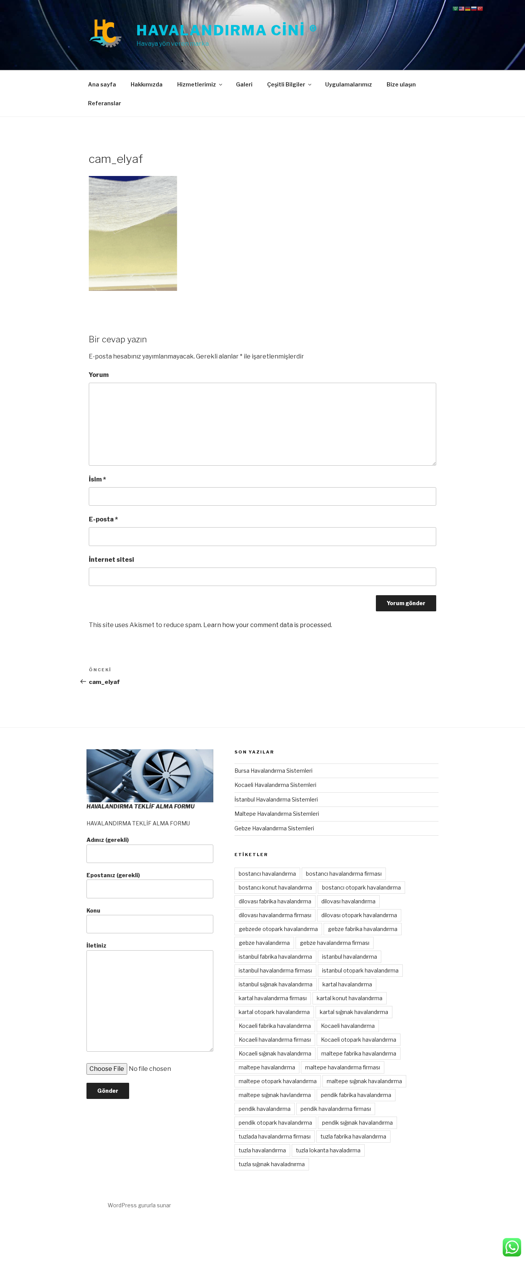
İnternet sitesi (111, 559)
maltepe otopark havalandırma (278, 1081)
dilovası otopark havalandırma (359, 915)
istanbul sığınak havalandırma (275, 984)
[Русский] (474, 8)
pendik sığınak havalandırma (357, 1122)
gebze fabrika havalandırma (362, 929)
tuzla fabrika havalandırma (353, 1136)
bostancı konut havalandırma (275, 887)
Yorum (99, 374)
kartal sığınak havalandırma (354, 1012)
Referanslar (104, 103)
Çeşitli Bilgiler (286, 84)
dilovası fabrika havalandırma (275, 901)
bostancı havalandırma (267, 873)
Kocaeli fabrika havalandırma (275, 1025)
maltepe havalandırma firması (342, 1067)
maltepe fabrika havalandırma (358, 1053)
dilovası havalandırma (348, 901)
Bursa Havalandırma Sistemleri (273, 770)
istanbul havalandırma (349, 956)
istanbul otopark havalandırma (360, 970)
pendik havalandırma (265, 1108)
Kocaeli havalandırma (348, 1025)
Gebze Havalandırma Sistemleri (274, 828)
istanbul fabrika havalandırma (275, 956)
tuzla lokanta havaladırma (328, 1150)
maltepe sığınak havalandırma (364, 1081)
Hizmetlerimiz (196, 84)
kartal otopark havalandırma (274, 1012)
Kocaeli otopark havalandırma (358, 1039)
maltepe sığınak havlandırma (275, 1095)
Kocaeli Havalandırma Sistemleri (275, 785)
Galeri (244, 84)
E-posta (103, 519)
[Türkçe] (480, 8)
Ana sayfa (102, 84)
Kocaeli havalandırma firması (275, 1039)
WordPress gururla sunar (139, 1205)
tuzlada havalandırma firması (275, 1136)
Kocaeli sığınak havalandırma (275, 1053)
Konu (93, 910)
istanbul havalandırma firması (275, 970)
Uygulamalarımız (348, 84)
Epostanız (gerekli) (113, 875)
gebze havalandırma (264, 942)
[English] (462, 8)
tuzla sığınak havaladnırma (272, 1164)
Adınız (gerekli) (107, 839)
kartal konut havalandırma (349, 998)
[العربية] (455, 8)
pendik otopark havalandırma (275, 1122)
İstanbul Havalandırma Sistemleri (276, 799)
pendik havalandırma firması (336, 1108)
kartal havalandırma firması (273, 998)
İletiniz (96, 945)
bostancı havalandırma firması (344, 873)
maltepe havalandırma (267, 1067)
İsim (97, 479)
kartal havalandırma (347, 984)
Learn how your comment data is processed (267, 625)
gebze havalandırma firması (334, 942)
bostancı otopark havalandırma (361, 887)
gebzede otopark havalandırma (278, 929)
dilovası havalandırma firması (275, 915)
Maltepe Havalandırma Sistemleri (276, 813)
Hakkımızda (147, 84)
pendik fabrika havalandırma (356, 1095)
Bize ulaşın (401, 84)
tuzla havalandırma (262, 1150)
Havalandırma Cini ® (227, 30)
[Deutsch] (468, 8)
